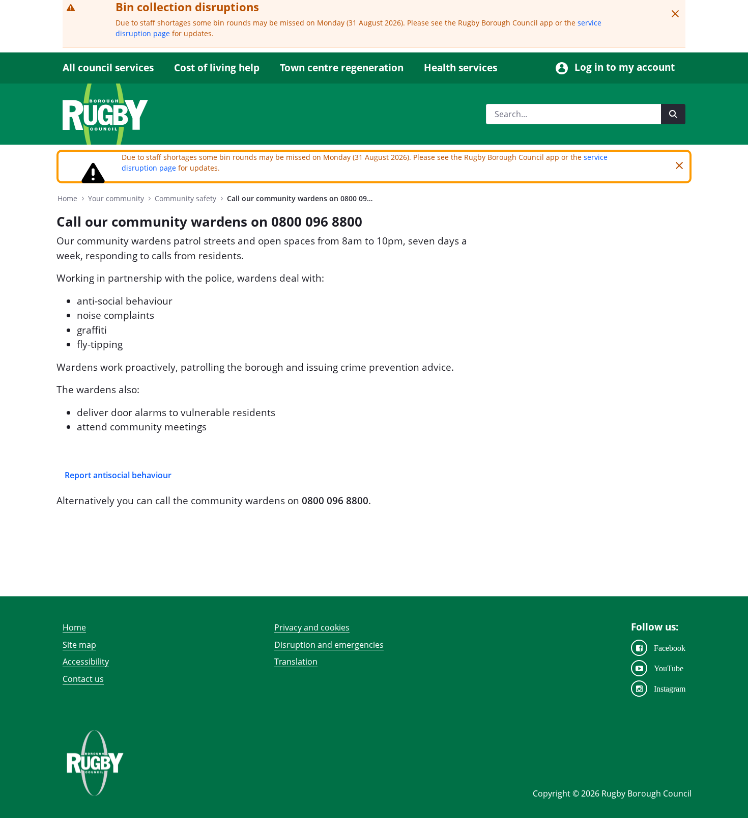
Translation (296, 661)
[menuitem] (113, 68)
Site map (79, 644)
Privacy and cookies (312, 627)
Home (74, 627)
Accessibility (86, 661)
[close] (675, 14)
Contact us (83, 678)
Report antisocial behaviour (118, 475)
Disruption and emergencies (329, 644)
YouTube (668, 668)
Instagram (669, 688)
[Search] (673, 114)
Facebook (669, 648)
